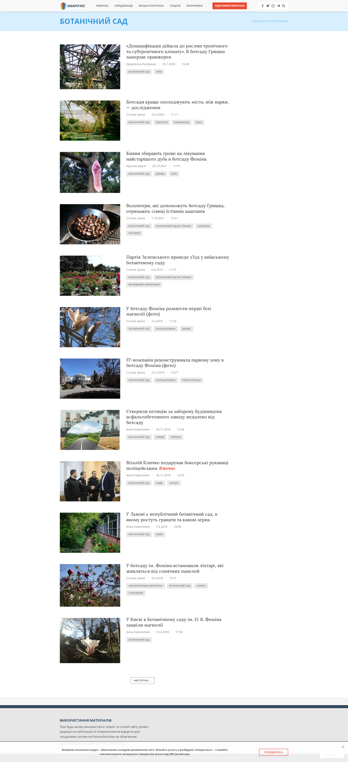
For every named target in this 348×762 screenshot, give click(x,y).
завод (160, 436)
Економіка (194, 5)
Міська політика (151, 5)
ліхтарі (174, 482)
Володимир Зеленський (144, 284)
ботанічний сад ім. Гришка (173, 225)
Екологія (161, 122)
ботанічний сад (139, 71)
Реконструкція (191, 380)
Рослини (134, 233)
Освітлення (136, 592)
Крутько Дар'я (136, 166)
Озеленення (181, 122)
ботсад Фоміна (165, 328)
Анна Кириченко (138, 429)
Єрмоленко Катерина (141, 64)
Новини (102, 5)
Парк (199, 122)
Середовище (123, 5)
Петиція (176, 436)
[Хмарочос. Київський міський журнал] (73, 5)
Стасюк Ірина (135, 114)
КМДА (159, 482)
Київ (159, 71)
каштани (204, 225)
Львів (159, 534)
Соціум (175, 5)
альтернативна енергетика (146, 585)
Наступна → (143, 680)
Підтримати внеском (229, 5)
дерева (160, 173)
